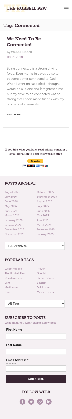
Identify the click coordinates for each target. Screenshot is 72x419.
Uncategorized (14, 278)
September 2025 (47, 196)
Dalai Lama (43, 287)
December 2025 (14, 229)
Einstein (41, 282)
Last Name (14, 345)
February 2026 (14, 220)
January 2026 (13, 225)
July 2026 (11, 196)
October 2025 (45, 192)
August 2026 (12, 192)
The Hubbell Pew (15, 273)
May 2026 (11, 206)
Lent (7, 282)
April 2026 (11, 210)
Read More (14, 114)
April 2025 (43, 220)
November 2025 (14, 234)
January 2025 (45, 234)
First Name (14, 330)
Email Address (17, 360)
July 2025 (43, 206)
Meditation (11, 287)
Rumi (8, 292)
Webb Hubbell (13, 268)
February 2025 (46, 229)
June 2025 (43, 210)
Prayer (41, 268)
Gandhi (41, 273)
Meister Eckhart (46, 292)
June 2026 (11, 201)
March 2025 (44, 225)
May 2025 (43, 215)
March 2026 (12, 215)
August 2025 (44, 201)
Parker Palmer (45, 278)
